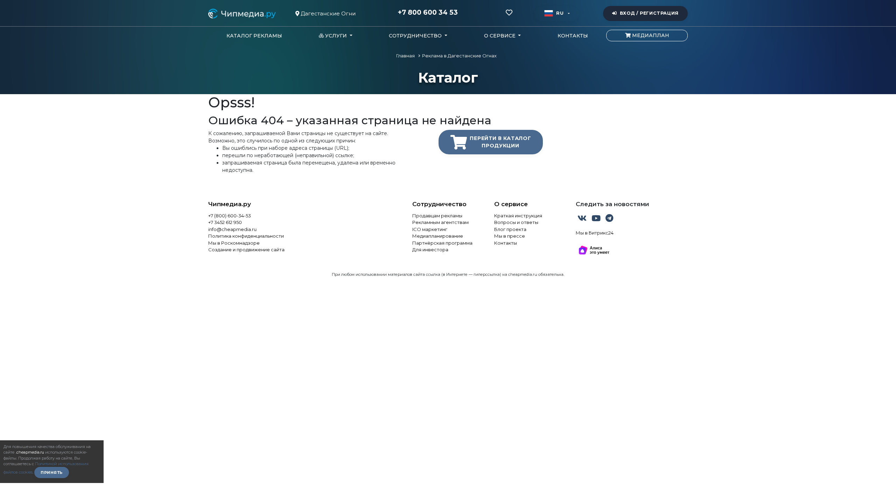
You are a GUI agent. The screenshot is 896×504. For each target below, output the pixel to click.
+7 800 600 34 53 (428, 12)
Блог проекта (510, 229)
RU (560, 13)
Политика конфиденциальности (246, 236)
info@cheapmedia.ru (232, 229)
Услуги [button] (336, 36)
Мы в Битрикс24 (595, 233)
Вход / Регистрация (649, 13)
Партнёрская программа (442, 243)
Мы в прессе (509, 236)
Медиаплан (650, 35)
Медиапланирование (437, 236)
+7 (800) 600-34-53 (229, 215)
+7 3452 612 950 (225, 222)
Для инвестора (430, 249)
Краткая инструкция (518, 215)
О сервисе (511, 204)
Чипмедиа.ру (229, 204)
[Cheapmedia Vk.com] (583, 219)
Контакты (573, 36)
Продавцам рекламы (437, 215)
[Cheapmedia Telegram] (609, 219)
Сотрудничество (439, 204)
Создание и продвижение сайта (246, 249)
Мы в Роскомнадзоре (234, 243)
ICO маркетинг (429, 229)
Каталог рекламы (254, 36)
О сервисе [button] (500, 36)
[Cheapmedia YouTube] (597, 219)
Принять (52, 472)
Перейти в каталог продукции (500, 142)
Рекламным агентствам (440, 222)
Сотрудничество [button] (416, 36)
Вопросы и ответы (516, 222)
